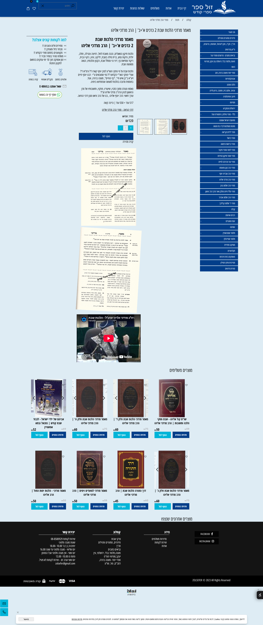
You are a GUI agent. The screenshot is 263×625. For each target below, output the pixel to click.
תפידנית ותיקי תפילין (228, 262)
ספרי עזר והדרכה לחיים (227, 161)
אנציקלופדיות (230, 78)
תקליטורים (231, 250)
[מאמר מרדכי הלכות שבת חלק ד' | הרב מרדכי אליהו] (131, 416)
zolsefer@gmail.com (65, 563)
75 (146, 429)
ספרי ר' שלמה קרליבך (227, 203)
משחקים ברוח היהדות (227, 256)
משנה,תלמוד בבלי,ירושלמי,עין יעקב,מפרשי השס (219, 64)
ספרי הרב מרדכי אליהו (227, 179)
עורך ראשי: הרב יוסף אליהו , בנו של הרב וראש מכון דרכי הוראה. (105, 96)
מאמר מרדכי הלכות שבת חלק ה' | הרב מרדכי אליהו (89, 421)
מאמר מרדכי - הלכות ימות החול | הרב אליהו (49, 493)
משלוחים (155, 8)
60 (116, 429)
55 (64, 500)
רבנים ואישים (230, 215)
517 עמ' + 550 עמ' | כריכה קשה (118, 103)
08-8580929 (57, 539)
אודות (168, 8)
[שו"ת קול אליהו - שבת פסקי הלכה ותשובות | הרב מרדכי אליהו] (172, 416)
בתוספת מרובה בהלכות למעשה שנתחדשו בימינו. (111, 82)
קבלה (233, 209)
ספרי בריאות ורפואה (228, 144)
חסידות (232, 102)
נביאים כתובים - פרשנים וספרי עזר (222, 55)
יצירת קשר (118, 8)
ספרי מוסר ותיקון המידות (226, 155)
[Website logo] (214, 9)
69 (64, 429)
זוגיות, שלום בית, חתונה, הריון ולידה (222, 90)
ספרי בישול (231, 138)
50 (157, 429)
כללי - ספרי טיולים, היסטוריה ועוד (223, 114)
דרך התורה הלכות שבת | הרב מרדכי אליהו (131, 493)
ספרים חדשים (230, 268)
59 (187, 429)
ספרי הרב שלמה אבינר (227, 197)
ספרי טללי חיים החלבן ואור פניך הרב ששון (220, 191)
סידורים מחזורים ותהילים (226, 38)
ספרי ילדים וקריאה (228, 132)
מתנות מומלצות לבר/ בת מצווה (224, 126)
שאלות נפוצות (137, 8)
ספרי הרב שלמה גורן (227, 185)
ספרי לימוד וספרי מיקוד (227, 149)
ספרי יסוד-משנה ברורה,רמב (225, 72)
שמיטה (232, 227)
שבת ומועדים (230, 221)
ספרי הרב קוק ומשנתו (227, 167)
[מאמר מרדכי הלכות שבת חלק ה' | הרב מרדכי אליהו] (89, 416)
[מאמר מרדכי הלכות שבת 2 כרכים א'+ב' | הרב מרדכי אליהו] (179, 134)
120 (130, 120)
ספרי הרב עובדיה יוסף (227, 173)
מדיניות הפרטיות (77, 619)
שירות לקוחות (161, 542)
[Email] (4, 604)
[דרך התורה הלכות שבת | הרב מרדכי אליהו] (130, 487)
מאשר (26, 619)
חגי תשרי (231, 32)
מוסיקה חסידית (229, 244)
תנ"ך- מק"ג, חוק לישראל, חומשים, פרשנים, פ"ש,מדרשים (219, 47)
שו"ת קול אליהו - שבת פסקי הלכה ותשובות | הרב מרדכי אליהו (171, 421)
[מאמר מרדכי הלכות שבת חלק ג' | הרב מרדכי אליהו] (172, 487)
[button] (162, 435)
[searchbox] (58, 5)
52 (34, 429)
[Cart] (28, 8)
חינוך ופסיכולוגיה (229, 96)
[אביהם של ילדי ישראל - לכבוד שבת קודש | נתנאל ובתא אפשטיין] (48, 416)
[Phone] (4, 613)
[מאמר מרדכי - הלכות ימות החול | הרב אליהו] (48, 487)
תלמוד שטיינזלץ (229, 238)
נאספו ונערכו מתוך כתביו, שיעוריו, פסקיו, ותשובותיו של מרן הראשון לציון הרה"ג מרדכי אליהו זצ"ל (107, 90)
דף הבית (182, 8)
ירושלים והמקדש (229, 108)
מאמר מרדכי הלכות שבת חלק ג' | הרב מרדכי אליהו (172, 493)
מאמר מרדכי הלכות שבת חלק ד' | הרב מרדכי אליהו (130, 421)
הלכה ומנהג (231, 84)
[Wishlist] (34, 8)
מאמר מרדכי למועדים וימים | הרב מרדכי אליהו (89, 493)
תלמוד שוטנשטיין (229, 233)
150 (126, 116)
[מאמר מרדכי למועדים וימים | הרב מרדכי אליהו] (90, 487)
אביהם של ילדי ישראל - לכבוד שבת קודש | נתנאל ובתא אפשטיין (48, 423)
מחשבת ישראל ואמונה (227, 120)
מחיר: (130, 116)
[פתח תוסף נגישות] (260, 595)
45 (116, 501)
